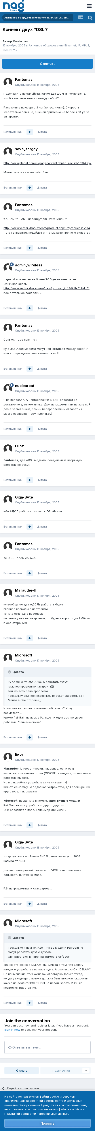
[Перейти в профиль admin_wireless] (8, 267)
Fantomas (20, 41)
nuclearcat (24, 385)
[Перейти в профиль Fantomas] (8, 82)
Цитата (42, 132)
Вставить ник (13, 132)
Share (22, 1070)
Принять (47, 1123)
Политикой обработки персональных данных (36, 1113)
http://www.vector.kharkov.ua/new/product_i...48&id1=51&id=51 (46, 288)
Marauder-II (25, 590)
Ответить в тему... (26, 1047)
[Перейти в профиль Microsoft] (8, 658)
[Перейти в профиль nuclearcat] (8, 388)
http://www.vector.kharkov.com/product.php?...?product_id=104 (47, 228)
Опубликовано (37, 84)
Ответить (47, 64)
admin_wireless (28, 265)
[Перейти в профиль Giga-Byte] (8, 499)
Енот (19, 446)
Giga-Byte (24, 497)
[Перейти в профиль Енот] (8, 448)
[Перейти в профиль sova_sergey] (8, 151)
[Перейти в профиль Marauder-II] (8, 593)
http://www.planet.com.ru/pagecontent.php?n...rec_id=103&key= (47, 163)
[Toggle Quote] (10, 672)
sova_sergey (26, 149)
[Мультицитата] (30, 132)
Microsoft (23, 655)
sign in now (12, 1029)
